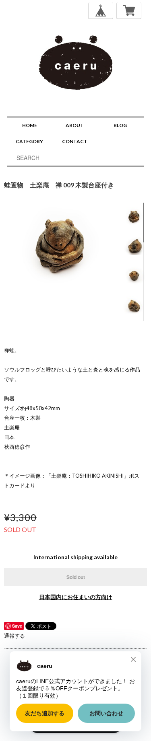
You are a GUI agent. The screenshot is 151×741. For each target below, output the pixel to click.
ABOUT (75, 125)
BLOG (120, 125)
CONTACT (74, 141)
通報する (14, 635)
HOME (29, 125)
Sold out (75, 577)
